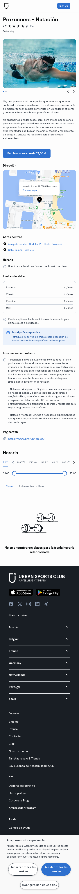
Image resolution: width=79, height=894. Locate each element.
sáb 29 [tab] (66, 462)
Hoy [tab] (5, 462)
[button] (39, 627)
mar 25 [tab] (21, 462)
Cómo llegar (31, 190)
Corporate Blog (19, 800)
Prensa (13, 729)
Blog (12, 743)
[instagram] (28, 604)
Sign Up (64, 6)
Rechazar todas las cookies (23, 869)
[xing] (46, 604)
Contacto (15, 736)
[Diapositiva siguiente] (74, 91)
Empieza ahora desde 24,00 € (26, 153)
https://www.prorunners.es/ (26, 439)
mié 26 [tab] (33, 462)
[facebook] (11, 604)
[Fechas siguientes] (74, 462)
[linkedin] (37, 604)
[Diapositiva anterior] (68, 91)
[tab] (3, 91)
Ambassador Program (22, 808)
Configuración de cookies (39, 885)
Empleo (14, 721)
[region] (39, 864)
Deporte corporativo (22, 785)
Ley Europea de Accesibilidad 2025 (31, 766)
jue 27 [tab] (44, 462)
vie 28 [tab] (55, 462)
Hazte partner (18, 793)
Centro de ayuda (19, 827)
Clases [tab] (9, 486)
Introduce (17, 336)
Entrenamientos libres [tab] (31, 486)
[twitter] (20, 604)
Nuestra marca (18, 751)
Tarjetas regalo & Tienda (24, 758)
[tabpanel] (39, 525)
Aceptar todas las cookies (56, 869)
